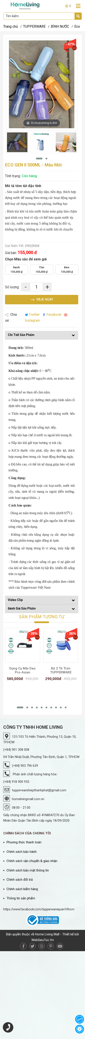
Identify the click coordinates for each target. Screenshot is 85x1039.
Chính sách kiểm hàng (22, 889)
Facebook (54, 314)
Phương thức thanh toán (24, 842)
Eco (77, 26)
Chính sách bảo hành (22, 852)
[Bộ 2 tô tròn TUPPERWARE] (60, 645)
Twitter (34, 314)
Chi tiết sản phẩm (21, 335)
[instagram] (41, 946)
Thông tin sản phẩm (21, 898)
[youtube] (60, 946)
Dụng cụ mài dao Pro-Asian (22, 670)
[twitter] (32, 946)
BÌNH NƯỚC (60, 26)
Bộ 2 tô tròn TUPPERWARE (60, 670)
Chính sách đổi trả (20, 880)
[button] (39, 159)
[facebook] (23, 946)
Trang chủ (10, 26)
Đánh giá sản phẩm (22, 608)
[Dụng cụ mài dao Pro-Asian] (22, 645)
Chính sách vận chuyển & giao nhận (32, 861)
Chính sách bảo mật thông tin (28, 870)
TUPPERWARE (34, 26)
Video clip (15, 600)
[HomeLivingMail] (25, 6)
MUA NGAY (44, 299)
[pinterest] (51, 946)
